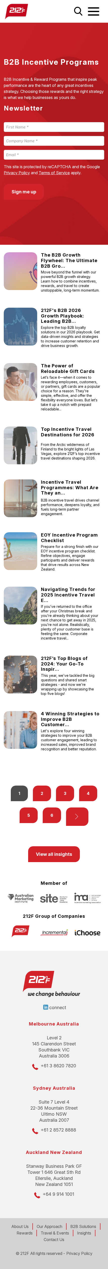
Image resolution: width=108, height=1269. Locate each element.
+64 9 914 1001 (58, 1194)
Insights (84, 1233)
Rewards (25, 1233)
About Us (20, 1226)
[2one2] (27, 11)
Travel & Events (55, 1233)
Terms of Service (54, 172)
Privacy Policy (17, 172)
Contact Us (54, 1239)
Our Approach (49, 1226)
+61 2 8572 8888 (58, 1130)
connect (57, 1007)
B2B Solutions (83, 1226)
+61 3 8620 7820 (58, 1065)
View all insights (54, 854)
